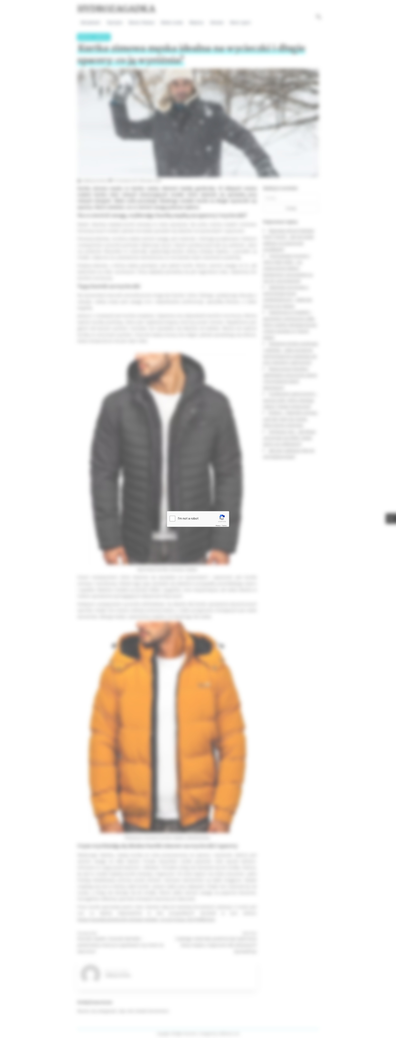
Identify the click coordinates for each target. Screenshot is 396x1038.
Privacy (218, 526)
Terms (224, 526)
